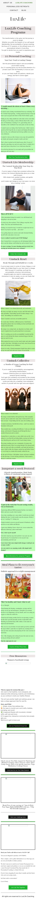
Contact (14, 10)
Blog (24, 10)
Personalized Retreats (18, 6)
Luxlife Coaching (24, 3)
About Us (7, 3)
